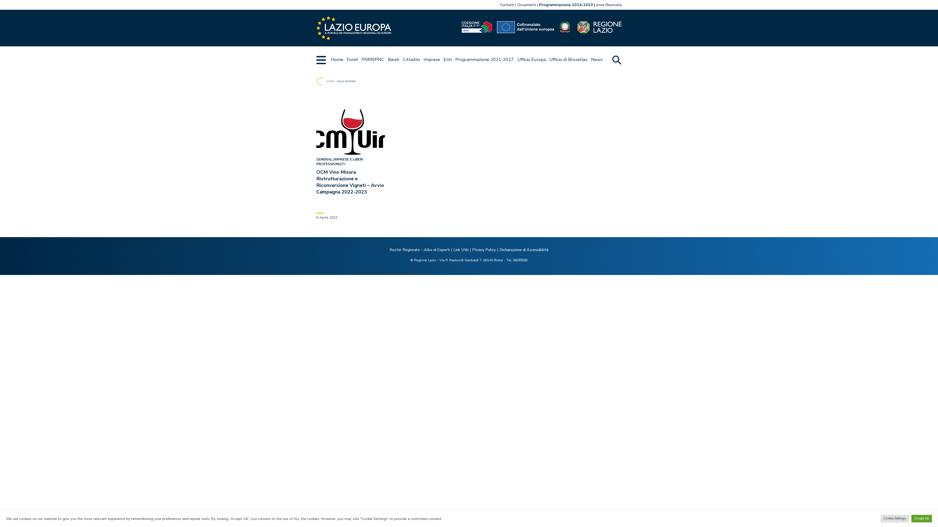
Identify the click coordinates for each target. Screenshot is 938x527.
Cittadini (411, 59)
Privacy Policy (484, 250)
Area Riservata (609, 5)
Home (337, 59)
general (324, 159)
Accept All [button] (921, 518)
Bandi (393, 59)
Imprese (432, 59)
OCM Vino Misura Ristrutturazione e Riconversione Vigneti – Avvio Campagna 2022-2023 (350, 182)
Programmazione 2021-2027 (484, 59)
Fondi (352, 59)
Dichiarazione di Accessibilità (524, 250)
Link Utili (461, 250)
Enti (448, 59)
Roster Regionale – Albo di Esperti (420, 250)
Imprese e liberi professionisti (339, 161)
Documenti (526, 5)
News (597, 59)
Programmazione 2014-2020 (566, 5)
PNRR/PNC (373, 59)
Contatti (507, 5)
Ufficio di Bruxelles (568, 59)
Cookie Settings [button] (895, 518)
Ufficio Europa (531, 59)
